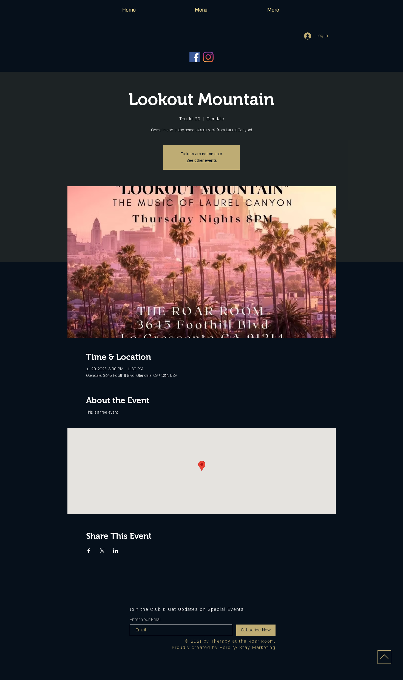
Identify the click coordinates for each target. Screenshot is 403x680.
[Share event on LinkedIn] (115, 550)
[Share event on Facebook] (88, 550)
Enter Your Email (145, 619)
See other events (201, 160)
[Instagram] (208, 57)
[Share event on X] (102, 550)
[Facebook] (194, 57)
